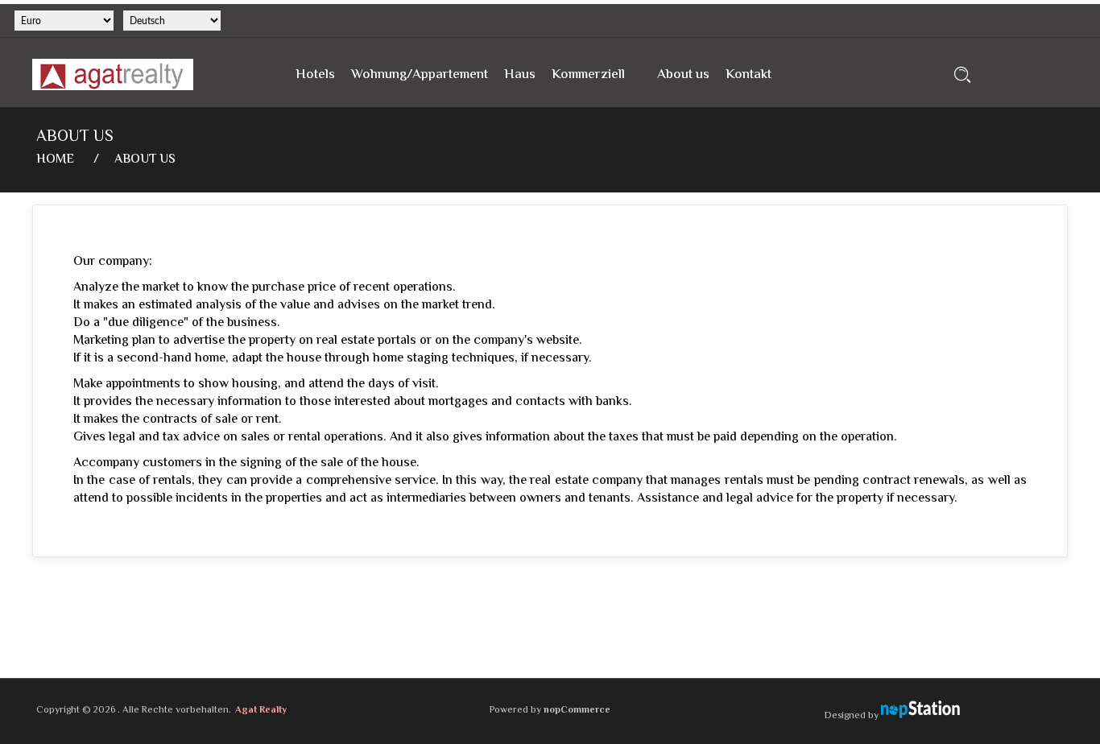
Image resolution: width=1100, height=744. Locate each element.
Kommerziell (588, 75)
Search (962, 74)
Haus (520, 75)
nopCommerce (577, 711)
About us (683, 75)
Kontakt (748, 75)
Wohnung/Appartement (419, 75)
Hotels (315, 75)
